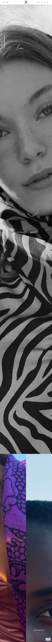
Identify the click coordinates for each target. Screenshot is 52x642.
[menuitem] (4, 2)
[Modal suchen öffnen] (42, 2)
